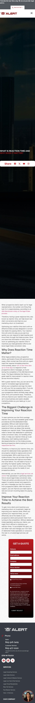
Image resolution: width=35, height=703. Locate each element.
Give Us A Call (17, 7)
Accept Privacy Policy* (17, 579)
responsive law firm (8, 445)
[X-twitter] (13, 660)
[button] (31, 13)
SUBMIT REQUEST (17, 610)
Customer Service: (11, 645)
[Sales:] (3, 641)
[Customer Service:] (3, 647)
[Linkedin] (8, 660)
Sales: (7, 639)
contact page (21, 598)
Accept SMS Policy (16, 587)
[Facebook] (4, 660)
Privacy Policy (19, 583)
